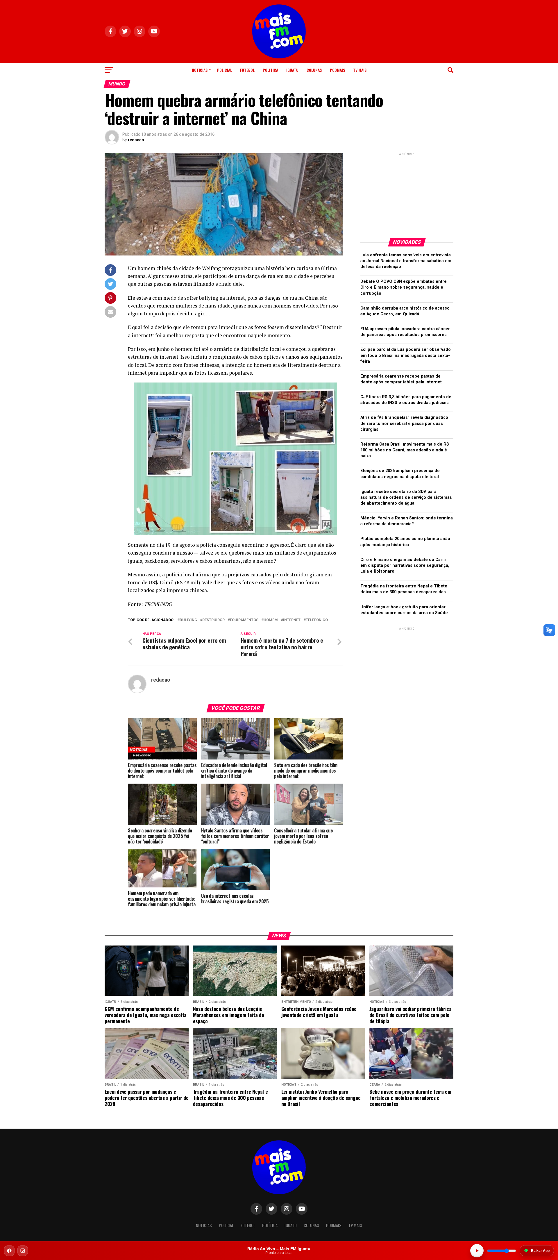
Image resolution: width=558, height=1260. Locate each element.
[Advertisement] (406, 193)
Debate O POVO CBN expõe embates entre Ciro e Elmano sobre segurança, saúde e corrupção (403, 287)
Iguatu (292, 70)
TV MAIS (359, 70)
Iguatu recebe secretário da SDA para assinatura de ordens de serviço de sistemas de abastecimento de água (406, 497)
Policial (224, 70)
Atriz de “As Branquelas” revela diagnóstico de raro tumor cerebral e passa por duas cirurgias (404, 423)
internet (292, 620)
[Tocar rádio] (477, 1250)
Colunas (314, 70)
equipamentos (244, 620)
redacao (136, 139)
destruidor (213, 620)
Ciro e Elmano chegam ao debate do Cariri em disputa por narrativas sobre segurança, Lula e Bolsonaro (404, 565)
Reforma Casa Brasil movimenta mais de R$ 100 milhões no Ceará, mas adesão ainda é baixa (404, 450)
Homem (271, 620)
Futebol (247, 70)
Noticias (200, 70)
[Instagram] (22, 1250)
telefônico (317, 620)
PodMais (337, 70)
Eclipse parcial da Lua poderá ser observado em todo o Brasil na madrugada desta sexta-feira (405, 355)
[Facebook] (9, 1250)
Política (270, 70)
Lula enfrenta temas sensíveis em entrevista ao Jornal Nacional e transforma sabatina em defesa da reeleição (405, 261)
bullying (188, 620)
